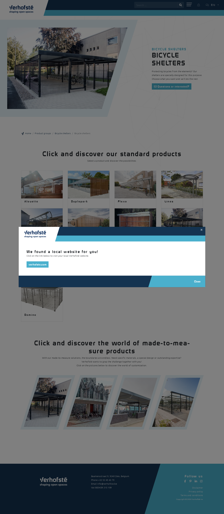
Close (197, 281)
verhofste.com (37, 264)
